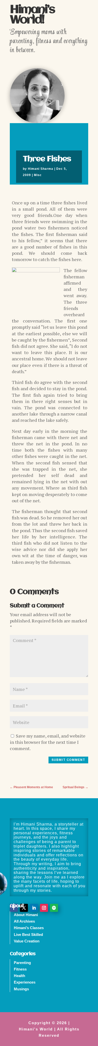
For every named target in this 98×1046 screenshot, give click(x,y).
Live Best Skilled (28, 934)
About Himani (26, 915)
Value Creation (26, 941)
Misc (38, 175)
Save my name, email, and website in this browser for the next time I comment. (47, 742)
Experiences (24, 982)
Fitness (20, 969)
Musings (21, 989)
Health (19, 976)
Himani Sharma (40, 169)
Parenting (22, 962)
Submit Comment (68, 760)
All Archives (24, 921)
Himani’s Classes (29, 928)
